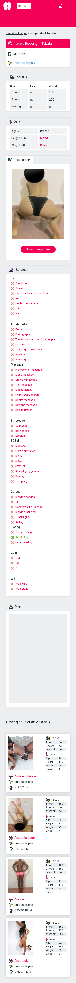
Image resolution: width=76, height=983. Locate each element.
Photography (22, 334)
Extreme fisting (24, 542)
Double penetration (26, 303)
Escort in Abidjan (16, 33)
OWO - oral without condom (31, 293)
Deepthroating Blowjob (29, 506)
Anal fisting (22, 537)
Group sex (21, 298)
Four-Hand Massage (27, 394)
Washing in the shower (28, 349)
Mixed (44, 138)
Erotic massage (24, 374)
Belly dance (22, 430)
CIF (17, 568)
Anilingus (20, 522)
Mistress (20, 445)
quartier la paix (24, 63)
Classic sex (22, 283)
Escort (19, 329)
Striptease (21, 425)
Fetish (18, 313)
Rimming (20, 359)
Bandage (20, 476)
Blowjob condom (25, 496)
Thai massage (23, 384)
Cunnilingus (22, 517)
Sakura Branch (23, 409)
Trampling (21, 481)
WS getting (21, 588)
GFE (17, 501)
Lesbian (20, 435)
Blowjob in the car (25, 511)
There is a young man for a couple (35, 339)
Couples (20, 344)
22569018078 (24, 910)
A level (19, 288)
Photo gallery (22, 159)
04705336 (21, 849)
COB (17, 562)
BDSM (19, 455)
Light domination (25, 450)
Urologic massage (26, 379)
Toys (18, 308)
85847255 (21, 787)
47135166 (20, 54)
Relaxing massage (26, 404)
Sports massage (25, 399)
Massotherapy (23, 389)
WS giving (21, 583)
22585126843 (24, 972)
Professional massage (28, 369)
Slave (18, 460)
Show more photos (38, 249)
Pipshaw (20, 354)
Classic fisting (23, 532)
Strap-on (20, 466)
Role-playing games (27, 471)
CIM (17, 557)
